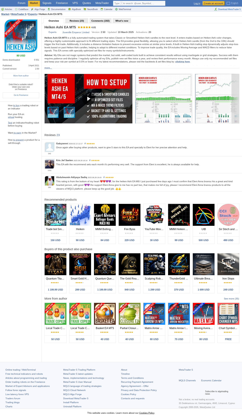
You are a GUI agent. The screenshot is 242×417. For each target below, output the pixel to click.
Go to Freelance (21, 95)
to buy (16, 105)
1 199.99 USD (55, 289)
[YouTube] (197, 393)
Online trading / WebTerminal (20, 369)
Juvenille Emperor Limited (75, 32)
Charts (8, 406)
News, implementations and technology (83, 378)
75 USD (179, 339)
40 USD (105, 339)
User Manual (77, 382)
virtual (11, 117)
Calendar (108, 9)
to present (18, 140)
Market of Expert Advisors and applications (27, 386)
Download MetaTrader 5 (229, 9)
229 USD (129, 240)
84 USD (105, 240)
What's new (121, 20)
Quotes (86, 3)
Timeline (125, 374)
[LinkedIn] (202, 393)
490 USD (228, 240)
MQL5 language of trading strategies (82, 386)
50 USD (55, 339)
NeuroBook (92, 9)
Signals (46, 3)
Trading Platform (79, 369)
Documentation (58, 9)
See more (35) (231, 298)
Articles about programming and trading (26, 378)
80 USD (154, 339)
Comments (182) (100, 20)
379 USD (179, 289)
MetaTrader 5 (186, 369)
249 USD (228, 289)
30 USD (154, 240)
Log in (197, 3)
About (124, 369)
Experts (52, 32)
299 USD (80, 289)
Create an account (213, 3)
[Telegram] (186, 393)
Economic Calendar (211, 380)
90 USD (80, 240)
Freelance (62, 3)
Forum (21, 3)
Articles (8, 9)
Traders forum (12, 398)
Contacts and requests (133, 398)
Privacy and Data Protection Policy (139, 390)
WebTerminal (125, 9)
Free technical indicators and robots (24, 374)
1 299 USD (154, 289)
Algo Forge (40, 9)
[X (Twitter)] (191, 393)
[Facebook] (181, 393)
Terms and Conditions (132, 378)
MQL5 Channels (187, 380)
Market (34, 3)
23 (58, 135)
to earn (17, 132)
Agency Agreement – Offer (135, 386)
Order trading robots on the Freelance (25, 382)
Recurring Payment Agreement (137, 382)
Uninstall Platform (72, 406)
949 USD (129, 289)
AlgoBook (76, 9)
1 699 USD (204, 289)
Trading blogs (12, 402)
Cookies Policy (128, 394)
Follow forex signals (15, 390)
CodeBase (23, 9)
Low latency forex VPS (17, 394)
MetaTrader (102, 3)
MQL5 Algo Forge (72, 394)
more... (48, 67)
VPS (75, 3)
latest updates (78, 374)
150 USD (55, 240)
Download (75, 398)
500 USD (204, 240)
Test (10, 122)
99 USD (179, 240)
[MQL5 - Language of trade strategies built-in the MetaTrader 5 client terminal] (8, 3)
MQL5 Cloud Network (74, 390)
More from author (21, 76)
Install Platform (71, 402)
